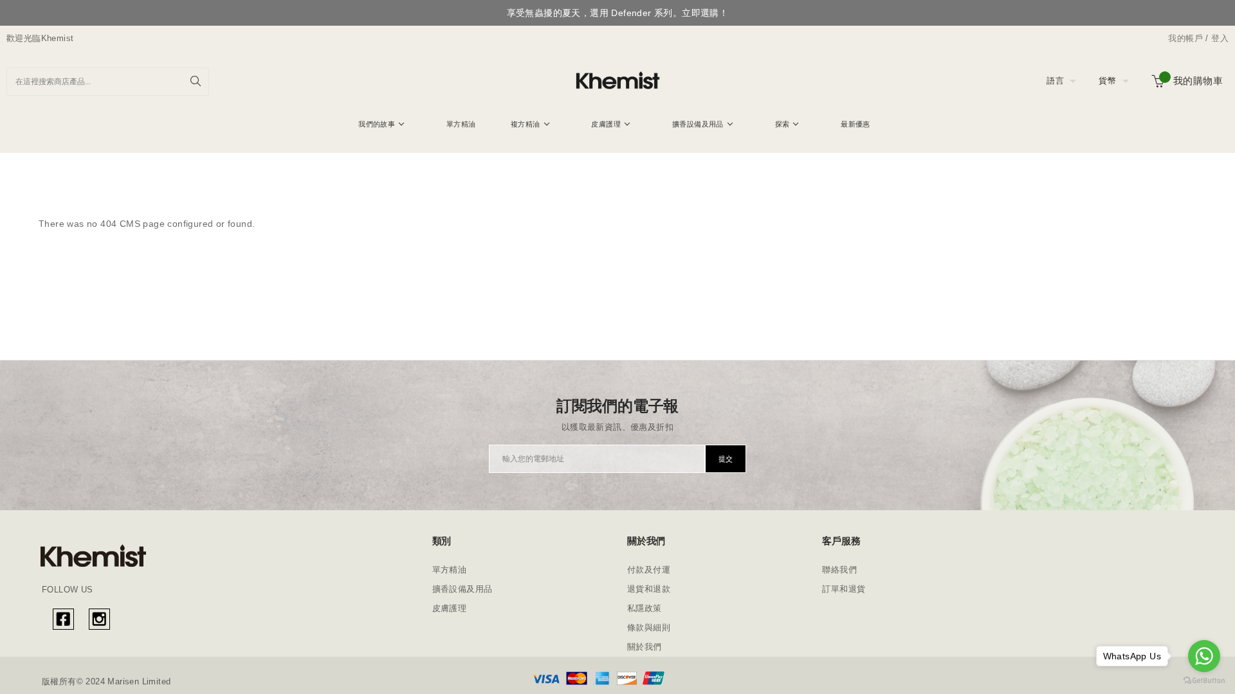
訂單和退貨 (843, 589)
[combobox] (107, 81)
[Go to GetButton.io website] (1204, 681)
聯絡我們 (839, 569)
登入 (1220, 38)
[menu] (617, 125)
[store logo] (617, 81)
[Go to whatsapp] (1204, 656)
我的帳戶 (1185, 38)
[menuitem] (381, 124)
